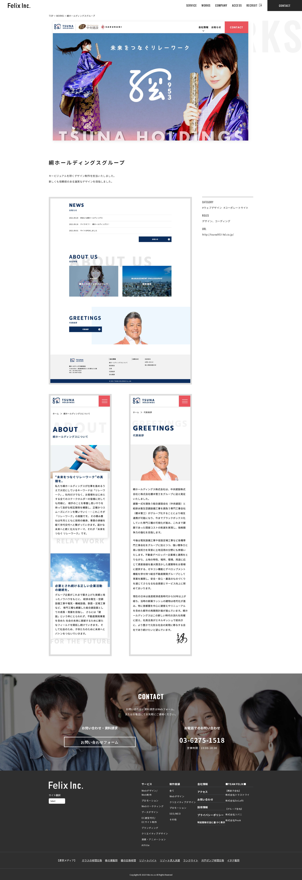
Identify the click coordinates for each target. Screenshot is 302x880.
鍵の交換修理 (128, 860)
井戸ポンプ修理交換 (212, 860)
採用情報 (202, 807)
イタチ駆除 (233, 860)
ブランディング (150, 827)
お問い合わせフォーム (100, 741)
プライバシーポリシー (210, 815)
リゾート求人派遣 (170, 860)
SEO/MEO (175, 813)
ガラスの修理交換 (92, 860)
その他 (173, 819)
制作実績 (175, 784)
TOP (51, 15)
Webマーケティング (153, 806)
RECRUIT (251, 5)
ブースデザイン (150, 812)
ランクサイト (190, 860)
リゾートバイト (148, 860)
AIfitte (146, 845)
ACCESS (237, 5)
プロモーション (150, 800)
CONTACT (285, 6)
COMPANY (221, 5)
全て (172, 790)
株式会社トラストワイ (237, 794)
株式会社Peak (233, 820)
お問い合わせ (205, 799)
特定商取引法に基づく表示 (211, 822)
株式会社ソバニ (233, 814)
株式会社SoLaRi (234, 800)
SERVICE (191, 5)
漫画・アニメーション (154, 839)
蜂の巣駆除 (111, 860)
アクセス (202, 792)
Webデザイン (177, 796)
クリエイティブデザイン (155, 833)
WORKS (205, 5)
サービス (147, 784)
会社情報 (202, 784)
